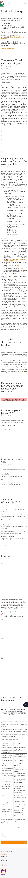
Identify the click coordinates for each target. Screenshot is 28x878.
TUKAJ (21, 371)
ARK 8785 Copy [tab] (23, 442)
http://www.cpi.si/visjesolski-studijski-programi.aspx (15, 259)
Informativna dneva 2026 (12, 461)
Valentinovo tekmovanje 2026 (10, 501)
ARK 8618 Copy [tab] (6, 449)
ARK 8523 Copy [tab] (17, 442)
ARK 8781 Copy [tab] (4, 443)
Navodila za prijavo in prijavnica (12, 38)
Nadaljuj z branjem (8, 545)
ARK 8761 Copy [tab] (10, 443)
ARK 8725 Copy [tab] (23, 443)
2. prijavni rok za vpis (12, 11)
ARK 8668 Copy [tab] (10, 446)
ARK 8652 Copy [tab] (21, 446)
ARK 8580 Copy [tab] (19, 450)
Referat (3, 859)
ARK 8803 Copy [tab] (19, 442)
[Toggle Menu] (25, 843)
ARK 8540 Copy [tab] (4, 442)
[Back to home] (3, 3)
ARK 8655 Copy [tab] (19, 446)
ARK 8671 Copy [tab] (6, 446)
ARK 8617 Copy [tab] (8, 449)
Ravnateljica (4, 854)
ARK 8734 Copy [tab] (19, 443)
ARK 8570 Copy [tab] (23, 450)
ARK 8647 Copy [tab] (23, 446)
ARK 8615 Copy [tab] (10, 449)
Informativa (7, 556)
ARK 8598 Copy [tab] (6, 450)
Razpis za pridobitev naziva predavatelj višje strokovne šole (14, 161)
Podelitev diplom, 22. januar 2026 (12, 412)
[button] (24, 3)
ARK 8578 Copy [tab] (21, 450)
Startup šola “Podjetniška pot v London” (11, 342)
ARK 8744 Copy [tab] (17, 443)
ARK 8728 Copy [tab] (21, 443)
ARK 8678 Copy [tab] (4, 446)
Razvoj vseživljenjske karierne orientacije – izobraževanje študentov (13, 387)
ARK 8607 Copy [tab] (17, 449)
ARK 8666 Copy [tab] (8, 446)
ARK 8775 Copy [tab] (6, 443)
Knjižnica (3, 864)
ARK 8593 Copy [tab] (10, 450)
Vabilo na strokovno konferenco (12, 699)
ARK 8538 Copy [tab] (6, 442)
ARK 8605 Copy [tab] (19, 449)
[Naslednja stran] (14, 838)
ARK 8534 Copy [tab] (8, 442)
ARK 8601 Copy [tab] (23, 449)
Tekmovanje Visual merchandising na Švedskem (11, 63)
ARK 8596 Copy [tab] (8, 450)
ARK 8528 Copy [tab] (10, 442)
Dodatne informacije (7, 49)
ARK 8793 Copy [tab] (21, 442)
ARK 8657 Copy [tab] (17, 446)
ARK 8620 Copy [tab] (4, 449)
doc (16, 273)
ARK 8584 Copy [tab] (17, 450)
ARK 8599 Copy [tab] (4, 450)
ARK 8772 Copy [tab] (8, 443)
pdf (18, 265)
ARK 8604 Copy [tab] (21, 449)
